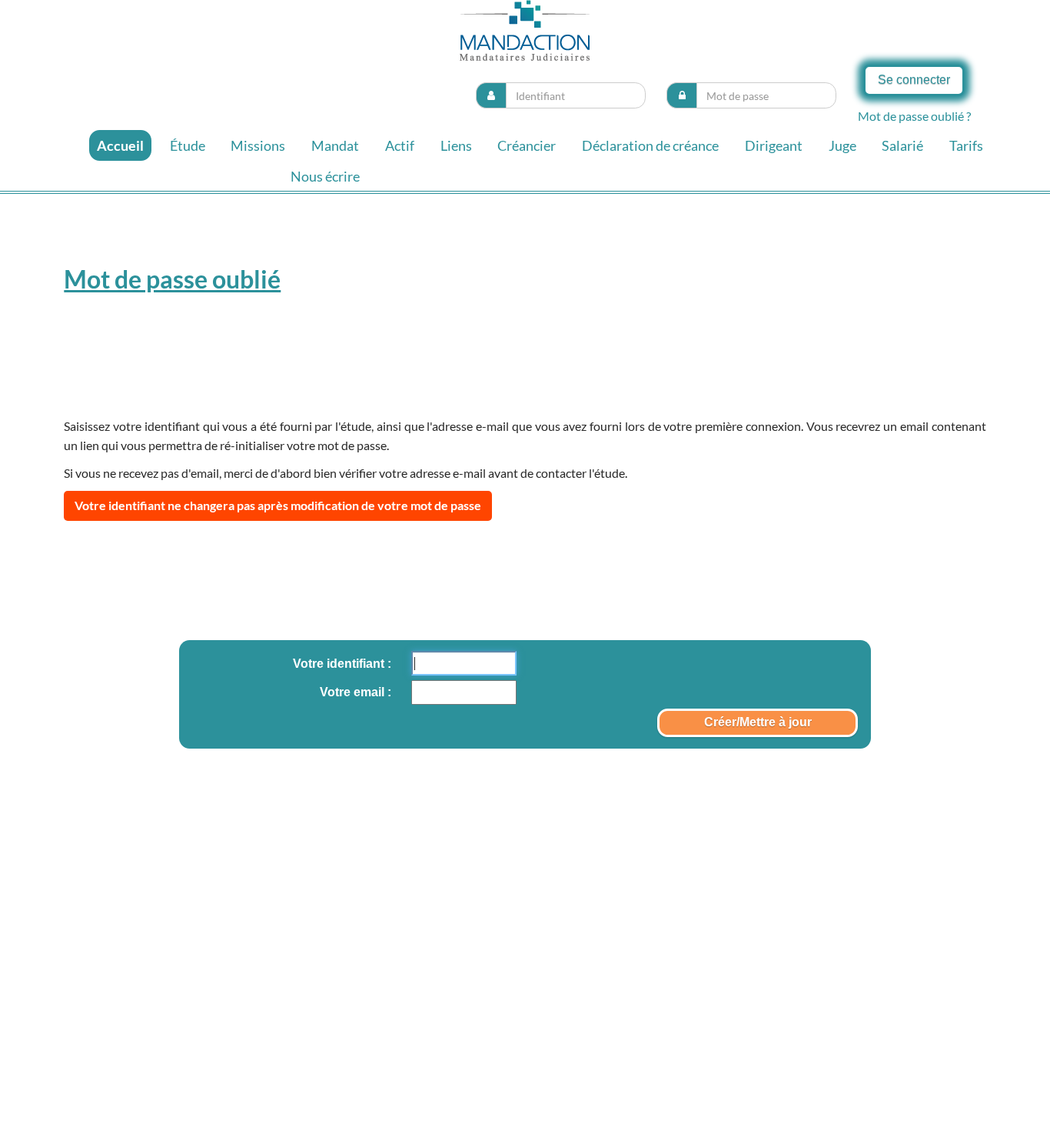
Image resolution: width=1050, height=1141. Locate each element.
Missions (258, 145)
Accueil (120, 145)
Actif (399, 145)
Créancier (526, 145)
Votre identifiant (340, 663)
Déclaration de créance (650, 145)
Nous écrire (325, 176)
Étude (187, 145)
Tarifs (966, 145)
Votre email (353, 692)
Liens (456, 145)
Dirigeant (773, 145)
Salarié (902, 145)
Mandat (335, 145)
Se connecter (914, 79)
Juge (842, 145)
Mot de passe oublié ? (914, 115)
